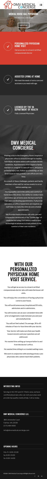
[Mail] (41, 476)
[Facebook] (35, 476)
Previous (5, 20)
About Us (23, 25)
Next (41, 20)
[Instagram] (38, 476)
